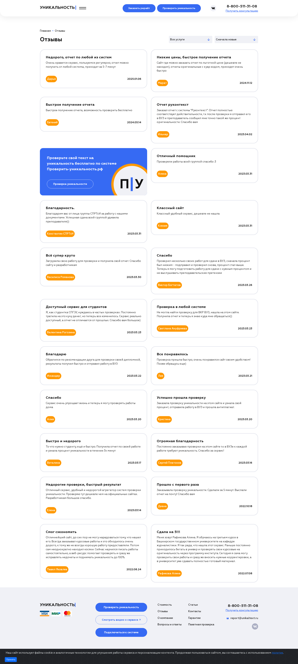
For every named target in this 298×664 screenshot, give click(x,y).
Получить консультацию (242, 11)
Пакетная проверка (201, 624)
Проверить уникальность (179, 8)
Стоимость (165, 604)
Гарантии (194, 618)
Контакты (194, 611)
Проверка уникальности (70, 184)
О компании (165, 618)
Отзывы (163, 611)
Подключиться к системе (121, 632)
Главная (45, 30)
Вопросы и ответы (170, 624)
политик (277, 652)
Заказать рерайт (139, 8)
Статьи (193, 604)
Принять (10, 659)
